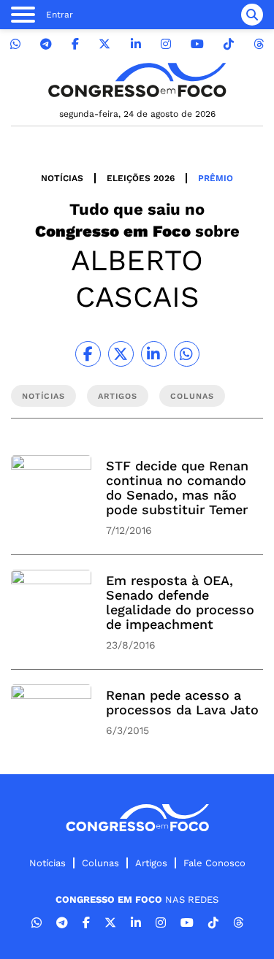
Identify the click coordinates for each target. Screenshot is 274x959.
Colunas (100, 862)
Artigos (151, 862)
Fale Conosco (214, 862)
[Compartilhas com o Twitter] (121, 354)
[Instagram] (166, 44)
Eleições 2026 (141, 178)
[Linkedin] (136, 44)
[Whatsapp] (15, 44)
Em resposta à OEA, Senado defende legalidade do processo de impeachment (180, 602)
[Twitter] (104, 44)
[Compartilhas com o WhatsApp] (186, 354)
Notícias (62, 178)
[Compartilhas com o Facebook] (88, 354)
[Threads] (259, 44)
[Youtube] (197, 44)
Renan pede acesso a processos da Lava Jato (182, 702)
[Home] (137, 80)
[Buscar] (252, 15)
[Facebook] (75, 44)
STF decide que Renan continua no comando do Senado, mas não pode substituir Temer (177, 487)
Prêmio (215, 178)
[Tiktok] (229, 44)
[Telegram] (46, 44)
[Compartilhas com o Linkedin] (154, 354)
